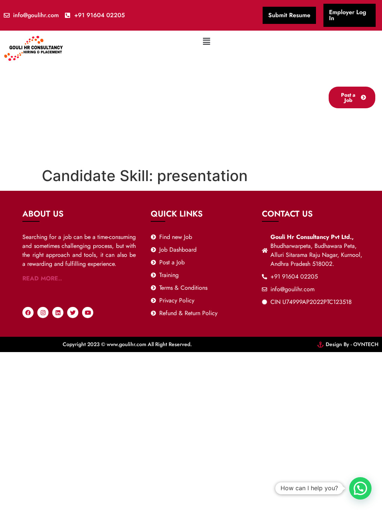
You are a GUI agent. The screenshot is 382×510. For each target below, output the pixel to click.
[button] (206, 41)
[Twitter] (72, 312)
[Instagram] (42, 312)
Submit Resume (289, 15)
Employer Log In (347, 15)
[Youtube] (87, 312)
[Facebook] (28, 312)
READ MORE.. (42, 278)
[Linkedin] (57, 312)
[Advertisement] (206, 104)
